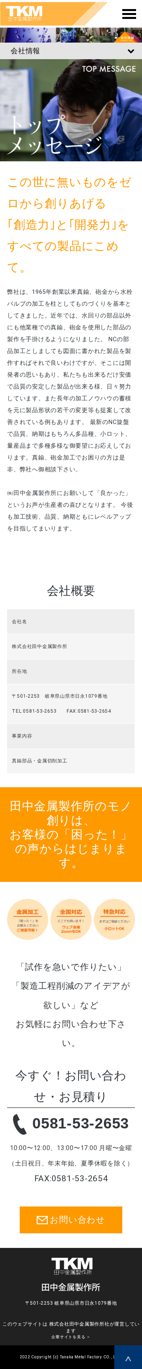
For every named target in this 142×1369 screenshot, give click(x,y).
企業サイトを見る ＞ (71, 1337)
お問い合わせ (77, 1220)
